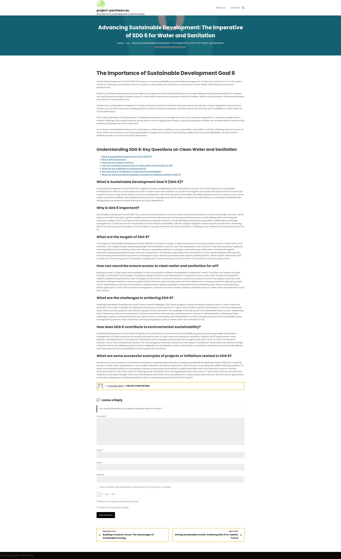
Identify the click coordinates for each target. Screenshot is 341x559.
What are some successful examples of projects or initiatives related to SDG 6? (141, 174)
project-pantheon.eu (113, 10)
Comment (102, 416)
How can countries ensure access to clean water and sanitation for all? (137, 165)
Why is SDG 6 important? (114, 159)
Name (100, 450)
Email (100, 462)
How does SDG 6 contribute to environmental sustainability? (132, 171)
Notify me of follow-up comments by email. (118, 501)
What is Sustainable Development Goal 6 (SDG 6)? (127, 156)
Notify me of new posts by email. (114, 507)
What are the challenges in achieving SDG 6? (124, 168)
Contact (235, 7)
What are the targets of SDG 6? (117, 162)
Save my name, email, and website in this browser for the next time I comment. (135, 487)
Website (100, 475)
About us (221, 7)
